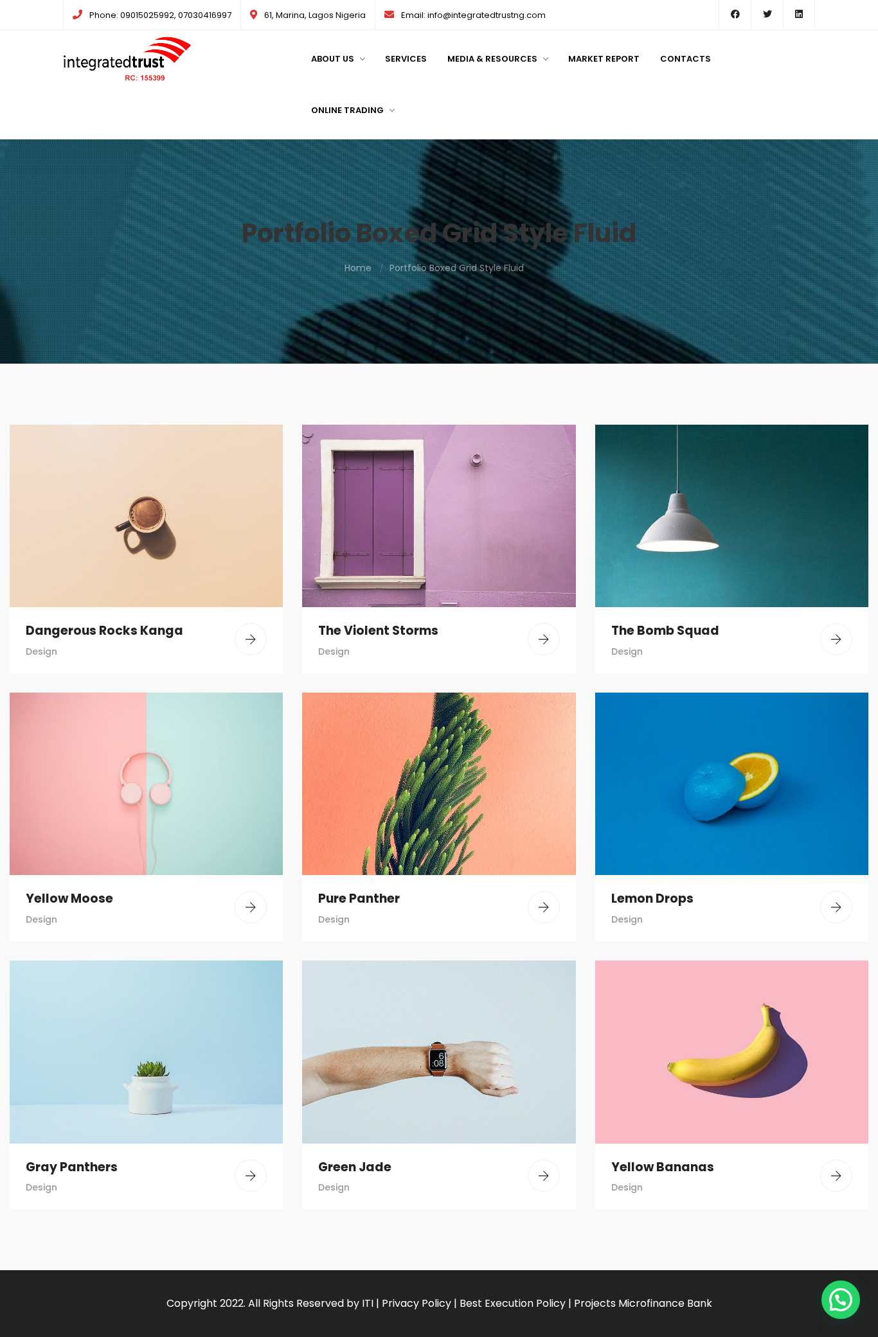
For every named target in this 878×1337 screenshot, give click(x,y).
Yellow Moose (69, 898)
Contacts (685, 59)
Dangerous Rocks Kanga (104, 630)
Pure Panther (359, 898)
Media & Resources (492, 59)
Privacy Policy (416, 1303)
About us (332, 59)
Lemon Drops (652, 898)
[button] (840, 1299)
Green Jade (354, 1167)
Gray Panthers (72, 1167)
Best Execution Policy (513, 1303)
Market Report (604, 59)
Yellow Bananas (662, 1167)
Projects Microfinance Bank (643, 1303)
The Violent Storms (378, 630)
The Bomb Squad (665, 630)
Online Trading (347, 110)
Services (406, 59)
